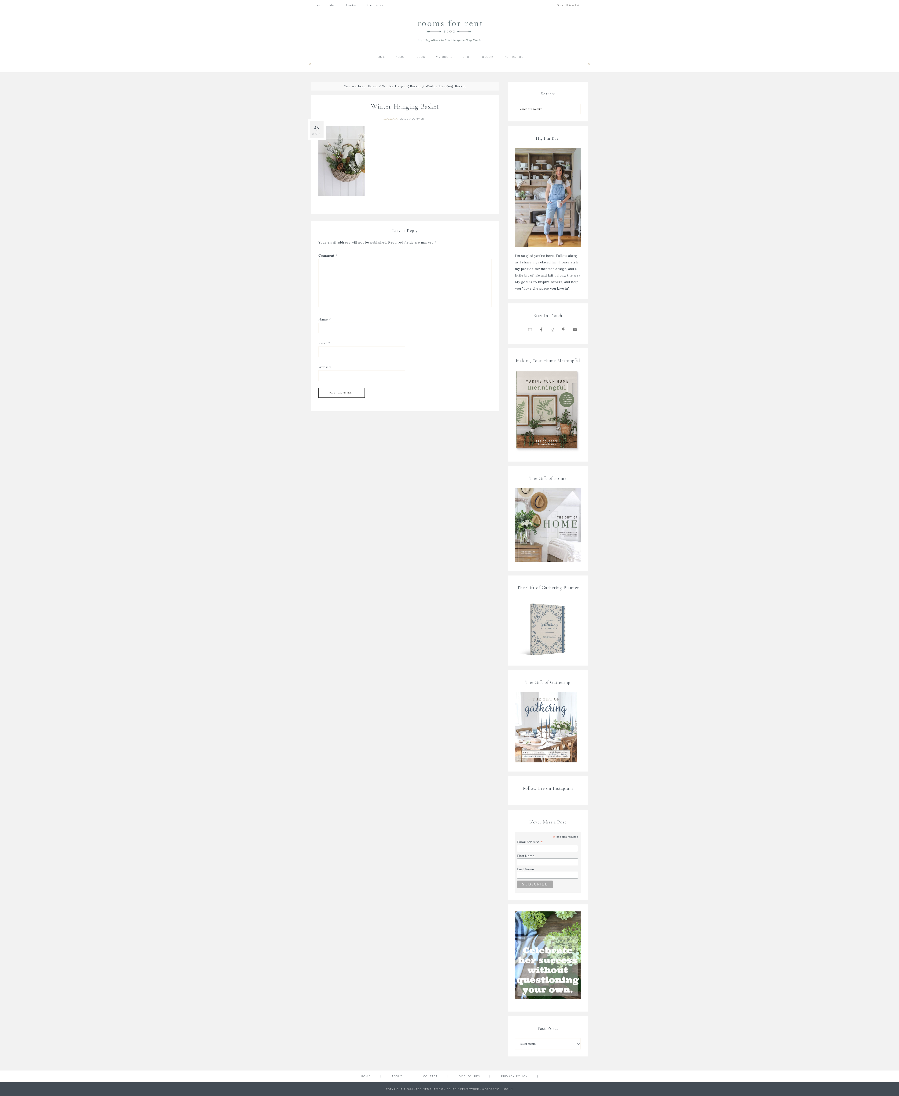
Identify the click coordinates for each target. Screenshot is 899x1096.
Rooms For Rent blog (449, 30)
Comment (327, 255)
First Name (525, 856)
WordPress (491, 1089)
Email (324, 343)
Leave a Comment (413, 118)
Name (324, 319)
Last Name (525, 869)
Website (325, 367)
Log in (508, 1089)
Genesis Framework (463, 1089)
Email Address (530, 842)
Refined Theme (428, 1089)
